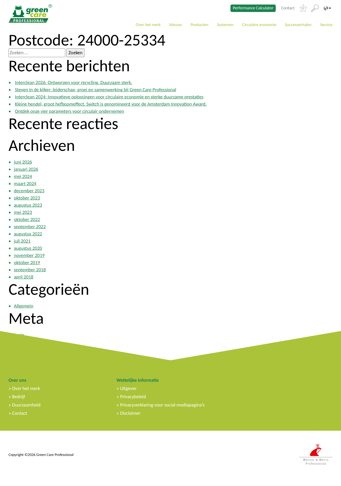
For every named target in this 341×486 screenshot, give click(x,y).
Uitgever (128, 388)
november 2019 (29, 255)
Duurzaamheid (26, 405)
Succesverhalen (298, 24)
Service (326, 24)
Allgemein (23, 306)
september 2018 (30, 270)
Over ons (17, 380)
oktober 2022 (27, 219)
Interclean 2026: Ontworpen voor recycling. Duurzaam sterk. (73, 82)
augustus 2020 (28, 248)
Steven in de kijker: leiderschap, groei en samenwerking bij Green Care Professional (95, 90)
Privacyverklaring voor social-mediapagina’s (162, 405)
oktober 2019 (27, 262)
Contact (287, 8)
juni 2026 (23, 162)
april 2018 (23, 277)
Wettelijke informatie (137, 380)
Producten (199, 24)
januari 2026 (26, 169)
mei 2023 (23, 212)
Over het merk (148, 24)
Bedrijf (18, 397)
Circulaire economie (259, 24)
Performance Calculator (253, 8)
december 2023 (29, 191)
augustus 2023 (28, 205)
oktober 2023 (27, 198)
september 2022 (30, 227)
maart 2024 (25, 183)
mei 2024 (23, 176)
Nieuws (175, 24)
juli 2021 (22, 241)
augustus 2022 (28, 234)
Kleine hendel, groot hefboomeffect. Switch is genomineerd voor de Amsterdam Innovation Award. (111, 104)
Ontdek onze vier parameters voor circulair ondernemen (69, 111)
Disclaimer (130, 413)
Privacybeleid (133, 397)
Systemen (225, 24)
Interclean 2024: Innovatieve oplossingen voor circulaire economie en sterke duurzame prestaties (109, 97)
